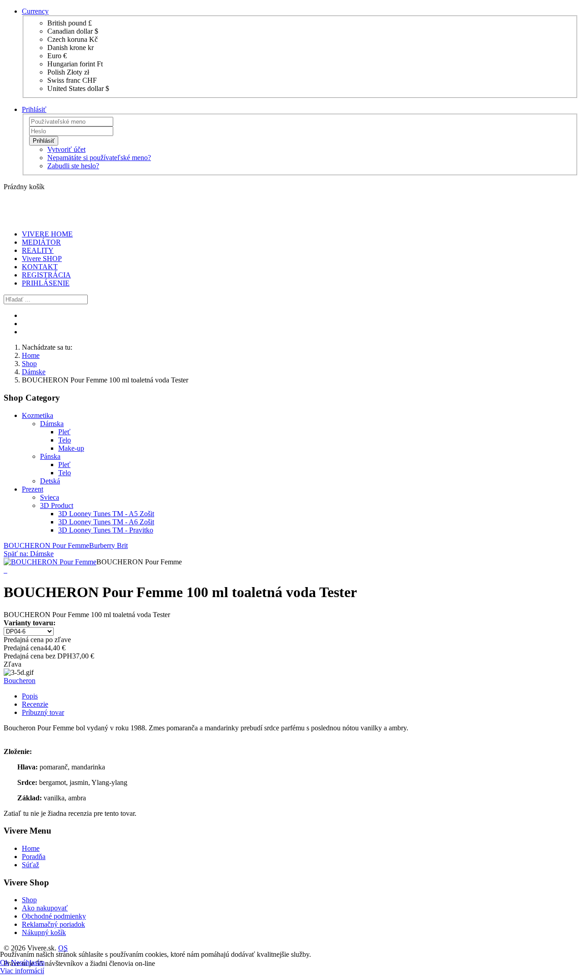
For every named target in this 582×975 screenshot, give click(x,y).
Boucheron (19, 680)
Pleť (64, 432)
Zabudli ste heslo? (73, 166)
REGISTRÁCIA (46, 275)
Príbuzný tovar (43, 712)
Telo (64, 440)
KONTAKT (40, 267)
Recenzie (35, 704)
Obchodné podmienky (54, 916)
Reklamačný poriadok (53, 924)
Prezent (32, 489)
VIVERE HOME (47, 234)
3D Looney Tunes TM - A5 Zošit (106, 514)
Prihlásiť (44, 140)
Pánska (50, 456)
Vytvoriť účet (66, 149)
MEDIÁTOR (41, 242)
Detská (50, 481)
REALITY (38, 250)
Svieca (49, 497)
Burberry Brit (108, 545)
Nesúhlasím (28, 962)
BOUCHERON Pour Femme (46, 545)
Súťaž (30, 865)
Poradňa (33, 856)
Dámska (52, 423)
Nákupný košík (44, 932)
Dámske (33, 372)
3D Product (56, 505)
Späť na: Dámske (29, 554)
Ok (4, 962)
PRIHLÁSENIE (46, 283)
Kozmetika (37, 415)
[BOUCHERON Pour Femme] (50, 562)
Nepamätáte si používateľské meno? (99, 157)
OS (63, 948)
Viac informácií (22, 971)
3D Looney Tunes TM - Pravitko (105, 530)
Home (31, 355)
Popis (30, 696)
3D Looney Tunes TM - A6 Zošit (106, 522)
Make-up (71, 448)
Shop (29, 363)
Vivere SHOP (42, 258)
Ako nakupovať (45, 908)
